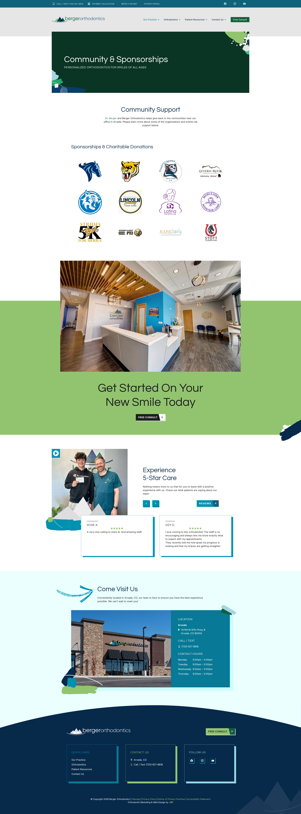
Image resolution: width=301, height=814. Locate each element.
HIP (171, 802)
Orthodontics (171, 19)
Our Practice (150, 19)
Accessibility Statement (198, 799)
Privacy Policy (149, 799)
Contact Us (218, 19)
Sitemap (136, 799)
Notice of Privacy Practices (171, 799)
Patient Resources (195, 19)
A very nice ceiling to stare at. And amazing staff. (114, 532)
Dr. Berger (111, 118)
